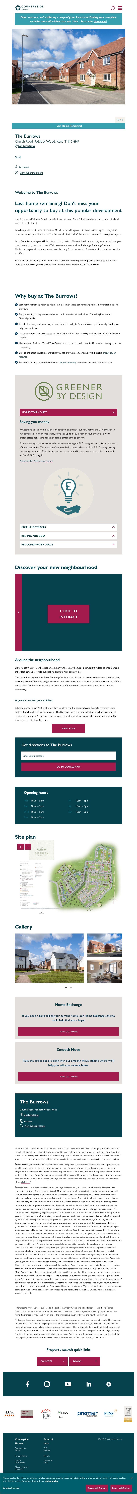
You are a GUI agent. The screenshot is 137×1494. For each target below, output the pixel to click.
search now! (100, 21)
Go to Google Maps (69, 766)
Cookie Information (20, 1461)
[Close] (131, 1478)
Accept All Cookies (97, 1488)
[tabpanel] (68, 958)
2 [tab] (71, 987)
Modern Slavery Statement (21, 1468)
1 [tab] (66, 987)
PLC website (47, 1449)
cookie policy (51, 1481)
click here (25, 1182)
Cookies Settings (11, 1488)
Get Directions (26, 145)
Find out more (69, 1031)
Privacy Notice (21, 1456)
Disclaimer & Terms (20, 1449)
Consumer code (48, 1461)
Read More (68, 728)
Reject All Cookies (121, 1488)
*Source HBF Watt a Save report (36, 460)
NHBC (47, 1456)
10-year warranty (67, 362)
